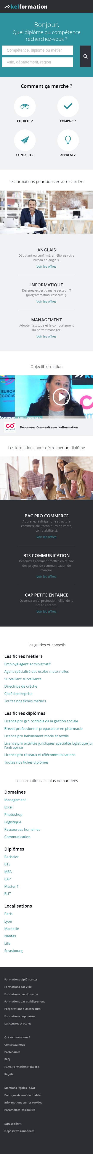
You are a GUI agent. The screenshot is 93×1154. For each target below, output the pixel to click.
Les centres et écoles (17, 1023)
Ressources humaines (22, 829)
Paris (8, 913)
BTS (7, 864)
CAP (7, 879)
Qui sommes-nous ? (17, 1037)
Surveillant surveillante (23, 679)
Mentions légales (15, 1088)
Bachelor (11, 856)
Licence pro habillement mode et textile (36, 736)
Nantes (10, 936)
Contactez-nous (14, 1045)
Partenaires (12, 1052)
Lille (7, 943)
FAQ (7, 1059)
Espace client (12, 1124)
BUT (7, 893)
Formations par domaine (21, 994)
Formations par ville (18, 987)
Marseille (11, 928)
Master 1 (11, 886)
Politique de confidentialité (22, 1095)
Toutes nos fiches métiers (25, 701)
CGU (32, 1088)
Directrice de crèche (20, 686)
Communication (17, 836)
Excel (8, 807)
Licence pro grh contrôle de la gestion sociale (41, 721)
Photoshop (13, 814)
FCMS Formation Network (21, 1067)
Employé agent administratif (27, 664)
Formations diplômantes (20, 979)
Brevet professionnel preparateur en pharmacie (43, 728)
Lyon (8, 921)
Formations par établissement (24, 1001)
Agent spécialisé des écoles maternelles (36, 671)
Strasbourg (13, 950)
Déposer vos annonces (19, 1131)
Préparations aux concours (22, 1009)
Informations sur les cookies (23, 1102)
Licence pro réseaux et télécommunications (39, 754)
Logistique (12, 822)
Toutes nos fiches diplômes (26, 762)
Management (15, 799)
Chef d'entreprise (18, 693)
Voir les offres (46, 266)
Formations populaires (19, 1016)
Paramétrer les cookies (19, 1110)
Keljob (8, 1074)
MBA (8, 871)
